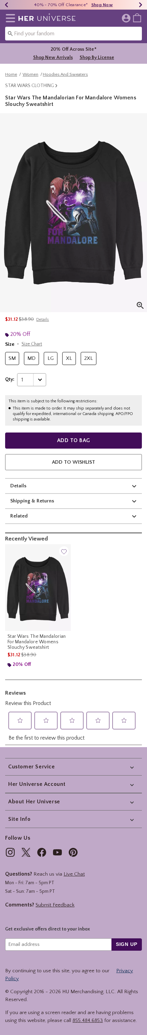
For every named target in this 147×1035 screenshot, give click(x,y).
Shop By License (97, 57)
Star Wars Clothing (29, 85)
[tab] (73, 212)
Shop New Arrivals (53, 57)
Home (11, 74)
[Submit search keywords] (10, 33)
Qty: (9, 379)
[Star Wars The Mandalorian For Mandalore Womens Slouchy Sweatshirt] (38, 587)
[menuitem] (137, 17)
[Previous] (6, 5)
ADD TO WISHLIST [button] (73, 462)
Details (18, 486)
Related (19, 516)
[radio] (12, 358)
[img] (10, 852)
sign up (126, 944)
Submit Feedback (55, 905)
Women (30, 74)
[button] (9, 18)
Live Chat (74, 874)
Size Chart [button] (32, 344)
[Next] (140, 5)
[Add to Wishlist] (64, 551)
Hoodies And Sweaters (65, 74)
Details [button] (42, 319)
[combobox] (73, 33)
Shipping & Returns (32, 501)
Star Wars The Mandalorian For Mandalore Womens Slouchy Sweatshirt (37, 642)
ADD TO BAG (73, 440)
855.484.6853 (87, 1020)
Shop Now (102, 4)
